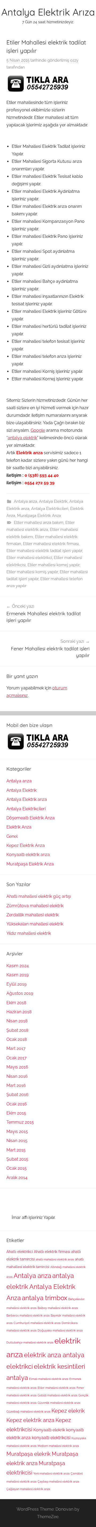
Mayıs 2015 (17, 1131)
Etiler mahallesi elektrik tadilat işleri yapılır (44, 550)
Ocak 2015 (16, 1168)
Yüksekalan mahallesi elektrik (34, 923)
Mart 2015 (16, 1150)
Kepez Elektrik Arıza (25, 845)
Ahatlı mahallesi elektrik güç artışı (38, 896)
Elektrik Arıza (18, 827)
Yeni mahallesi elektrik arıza (51, 1473)
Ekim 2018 (16, 1002)
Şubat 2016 (17, 1094)
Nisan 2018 (16, 1020)
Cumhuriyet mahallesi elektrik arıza (37, 1323)
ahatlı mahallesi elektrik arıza (55, 1259)
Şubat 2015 (17, 1159)
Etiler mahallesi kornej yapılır (53, 564)
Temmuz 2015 (20, 1122)
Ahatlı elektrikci (19, 1252)
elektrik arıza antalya (54, 1355)
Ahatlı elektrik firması (52, 1252)
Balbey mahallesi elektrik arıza (58, 1308)
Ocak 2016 (16, 1103)
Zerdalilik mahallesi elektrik (32, 914)
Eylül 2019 (16, 984)
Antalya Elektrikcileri (49, 508)
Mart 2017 (16, 1048)
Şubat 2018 (17, 1030)
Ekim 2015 (16, 1113)
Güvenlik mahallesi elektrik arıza (59, 1402)
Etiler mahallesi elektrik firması (51, 543)
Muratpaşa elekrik (28, 1454)
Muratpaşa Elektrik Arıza (39, 515)
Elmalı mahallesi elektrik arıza (48, 1378)
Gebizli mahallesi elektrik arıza (57, 1395)
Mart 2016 (16, 1085)
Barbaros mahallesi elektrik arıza (28, 1315)
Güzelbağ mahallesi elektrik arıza (28, 1411)
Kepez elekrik (68, 1411)
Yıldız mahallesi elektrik (28, 933)
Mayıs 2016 (17, 1067)
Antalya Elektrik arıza (26, 799)
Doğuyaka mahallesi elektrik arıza (60, 1330)
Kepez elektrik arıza (30, 1420)
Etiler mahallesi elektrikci (29, 557)
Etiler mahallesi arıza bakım (38, 522)
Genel (12, 836)
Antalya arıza (25, 501)
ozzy (74, 60)
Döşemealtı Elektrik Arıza (30, 817)
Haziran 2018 (18, 1011)
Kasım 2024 (17, 965)
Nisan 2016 (17, 1076)
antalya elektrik (22, 437)
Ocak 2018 (16, 1039)
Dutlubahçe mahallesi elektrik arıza (29, 1342)
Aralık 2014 (16, 1177)
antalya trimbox (44, 1298)
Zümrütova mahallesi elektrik (34, 905)
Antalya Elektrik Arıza (48, 12)
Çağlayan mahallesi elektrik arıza (28, 1489)
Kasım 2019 (17, 974)
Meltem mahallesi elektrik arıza (58, 1445)
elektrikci (19, 1366)
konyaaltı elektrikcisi (51, 1437)
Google (38, 430)
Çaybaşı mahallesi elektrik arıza (58, 1481)
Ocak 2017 (16, 1057)
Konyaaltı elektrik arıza (28, 854)
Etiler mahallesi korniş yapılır (32, 571)
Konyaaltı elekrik (49, 1429)
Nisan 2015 (16, 1140)
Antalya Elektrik (53, 501)
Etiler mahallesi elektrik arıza (56, 1387)
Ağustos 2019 (19, 993)
